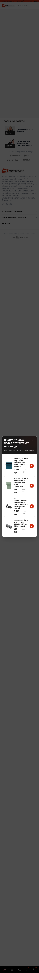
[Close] (33, 440)
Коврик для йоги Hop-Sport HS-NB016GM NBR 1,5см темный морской (21, 463)
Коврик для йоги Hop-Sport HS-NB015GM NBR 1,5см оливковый (21, 482)
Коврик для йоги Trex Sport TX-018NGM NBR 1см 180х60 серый (21, 523)
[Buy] (32, 466)
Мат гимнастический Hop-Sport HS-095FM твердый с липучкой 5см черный (21, 503)
